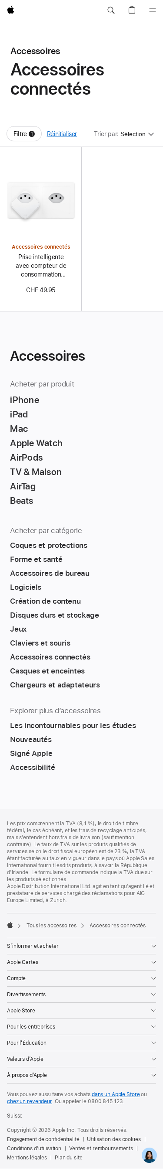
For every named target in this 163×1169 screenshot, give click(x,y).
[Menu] (152, 10)
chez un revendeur (29, 1101)
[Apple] (10, 925)
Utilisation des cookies (113, 1139)
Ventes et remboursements (101, 1148)
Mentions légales (27, 1158)
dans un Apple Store (116, 1094)
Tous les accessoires (52, 926)
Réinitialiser (62, 133)
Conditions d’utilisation (34, 1148)
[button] (110, 10)
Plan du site (69, 1158)
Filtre (27, 135)
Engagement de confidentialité (43, 1139)
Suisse (15, 1116)
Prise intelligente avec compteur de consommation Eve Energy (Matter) (41, 266)
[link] (149, 1155)
